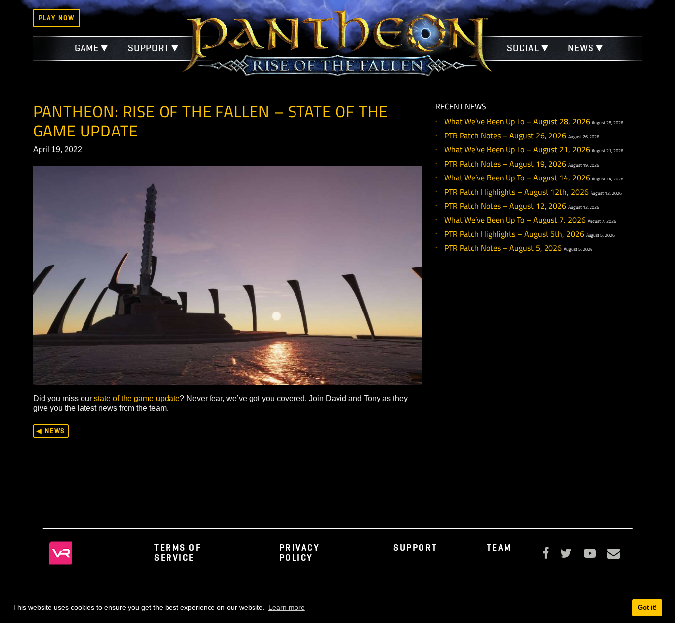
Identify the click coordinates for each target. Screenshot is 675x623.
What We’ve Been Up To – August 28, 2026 (517, 121)
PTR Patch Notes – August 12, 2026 (505, 206)
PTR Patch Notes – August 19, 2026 (505, 164)
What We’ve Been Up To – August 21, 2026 (517, 149)
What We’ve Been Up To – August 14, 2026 (517, 177)
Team (499, 547)
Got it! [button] (647, 607)
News (581, 48)
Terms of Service (177, 552)
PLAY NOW (57, 17)
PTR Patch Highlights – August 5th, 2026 (514, 234)
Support (148, 48)
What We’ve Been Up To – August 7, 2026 (515, 219)
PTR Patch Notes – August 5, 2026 (503, 248)
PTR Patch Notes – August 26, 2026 (505, 135)
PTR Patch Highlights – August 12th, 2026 (516, 192)
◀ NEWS (50, 430)
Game (87, 48)
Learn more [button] (286, 607)
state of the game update (137, 398)
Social (523, 48)
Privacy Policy (299, 552)
